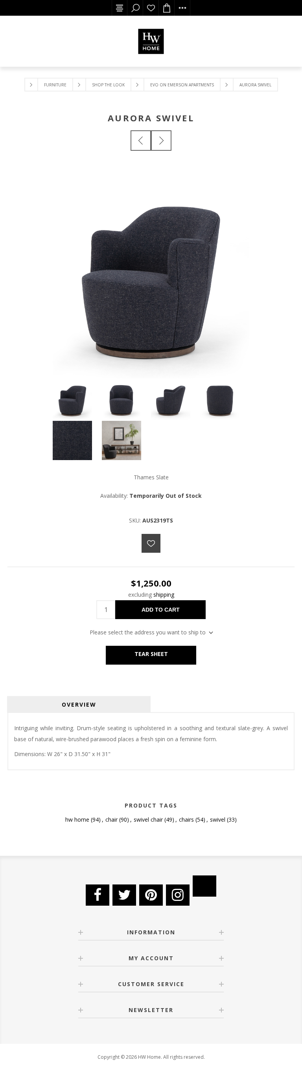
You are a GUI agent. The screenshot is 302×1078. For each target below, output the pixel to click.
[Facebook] (97, 895)
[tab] (79, 704)
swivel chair (148, 819)
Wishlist (151, 8)
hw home (77, 819)
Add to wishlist (151, 543)
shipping (163, 594)
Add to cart (161, 610)
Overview (79, 704)
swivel (217, 819)
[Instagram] (178, 895)
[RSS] (204, 886)
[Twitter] (124, 895)
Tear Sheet (151, 654)
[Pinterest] (151, 895)
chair (111, 819)
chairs (186, 819)
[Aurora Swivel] (141, 140)
